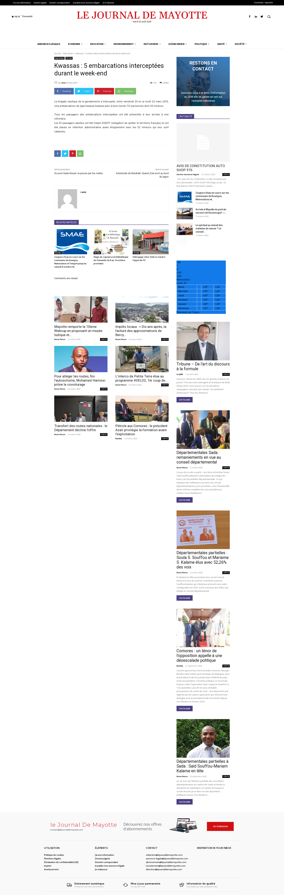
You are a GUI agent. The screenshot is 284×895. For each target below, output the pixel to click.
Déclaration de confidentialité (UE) (61, 862)
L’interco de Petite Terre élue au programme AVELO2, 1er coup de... (141, 378)
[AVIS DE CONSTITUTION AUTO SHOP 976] (203, 142)
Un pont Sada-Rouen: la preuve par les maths (78, 173)
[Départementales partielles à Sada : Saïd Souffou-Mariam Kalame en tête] (203, 738)
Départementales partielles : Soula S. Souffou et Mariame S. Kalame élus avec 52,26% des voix (203, 559)
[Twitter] (262, 16)
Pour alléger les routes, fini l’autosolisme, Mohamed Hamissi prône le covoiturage (79, 380)
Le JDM (180, 374)
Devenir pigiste (102, 858)
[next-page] (184, 242)
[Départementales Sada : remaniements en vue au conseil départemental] (203, 429)
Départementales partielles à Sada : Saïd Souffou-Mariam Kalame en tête (202, 766)
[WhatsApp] (80, 153)
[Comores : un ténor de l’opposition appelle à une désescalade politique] (203, 628)
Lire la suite (184, 399)
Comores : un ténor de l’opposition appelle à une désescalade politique (199, 655)
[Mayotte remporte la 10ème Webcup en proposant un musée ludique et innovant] (80, 309)
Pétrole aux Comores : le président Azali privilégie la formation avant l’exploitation (141, 430)
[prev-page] (179, 242)
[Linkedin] (256, 16)
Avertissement (51, 869)
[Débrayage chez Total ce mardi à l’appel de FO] (151, 241)
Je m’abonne (101, 869)
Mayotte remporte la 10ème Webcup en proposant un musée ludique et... (78, 331)
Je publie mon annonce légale (109, 865)
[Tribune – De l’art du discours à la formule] (203, 341)
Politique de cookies (54, 854)
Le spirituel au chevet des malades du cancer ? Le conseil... (209, 228)
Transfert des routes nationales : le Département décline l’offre (80, 428)
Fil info (69, 58)
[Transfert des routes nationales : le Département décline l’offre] (80, 409)
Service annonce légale (188, 174)
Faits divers (68, 53)
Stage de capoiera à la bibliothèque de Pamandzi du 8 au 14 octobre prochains (111, 260)
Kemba (118, 438)
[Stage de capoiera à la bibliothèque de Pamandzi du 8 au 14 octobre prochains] (112, 241)
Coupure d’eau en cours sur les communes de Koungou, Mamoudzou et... (212, 196)
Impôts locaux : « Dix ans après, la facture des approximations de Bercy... (140, 331)
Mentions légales (52, 858)
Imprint (47, 865)
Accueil (57, 53)
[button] (269, 17)
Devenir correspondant (106, 862)
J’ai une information (104, 854)
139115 (104, 339)
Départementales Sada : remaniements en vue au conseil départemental (199, 457)
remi (63, 82)
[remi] (56, 82)
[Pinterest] (72, 153)
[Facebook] (249, 16)
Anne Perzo (59, 339)
